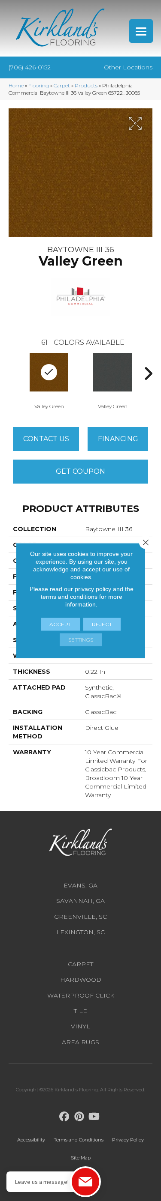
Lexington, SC (80, 932)
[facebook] (64, 1116)
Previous (12, 373)
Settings (80, 639)
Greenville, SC (80, 916)
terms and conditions (69, 596)
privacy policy (93, 589)
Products (86, 85)
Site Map (81, 1158)
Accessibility (31, 1140)
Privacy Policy (128, 1140)
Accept (60, 624)
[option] (112, 380)
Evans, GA (80, 885)
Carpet (62, 85)
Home (16, 85)
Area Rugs (80, 1042)
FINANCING (118, 439)
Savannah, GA (80, 901)
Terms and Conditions (78, 1140)
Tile (80, 1011)
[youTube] (94, 1116)
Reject (102, 624)
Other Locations (128, 67)
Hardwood (80, 979)
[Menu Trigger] (141, 31)
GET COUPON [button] (80, 471)
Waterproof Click (80, 995)
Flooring (38, 85)
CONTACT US (46, 439)
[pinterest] (79, 1116)
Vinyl (80, 1026)
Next (148, 373)
